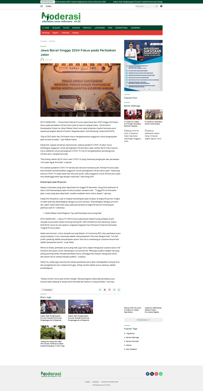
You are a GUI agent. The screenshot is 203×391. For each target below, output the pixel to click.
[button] (156, 6)
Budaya (75, 33)
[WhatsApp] (161, 374)
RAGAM (43, 46)
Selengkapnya (142, 320)
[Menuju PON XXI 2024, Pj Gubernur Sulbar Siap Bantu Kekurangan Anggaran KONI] (133, 217)
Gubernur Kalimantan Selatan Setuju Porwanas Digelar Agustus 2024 (153, 310)
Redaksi (96, 382)
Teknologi (45, 33)
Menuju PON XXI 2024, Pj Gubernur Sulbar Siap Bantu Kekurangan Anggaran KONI (132, 310)
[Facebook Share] (100, 290)
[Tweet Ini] (105, 290)
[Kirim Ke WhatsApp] (119, 290)
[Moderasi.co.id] (61, 17)
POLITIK (66, 28)
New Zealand (131, 349)
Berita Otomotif (132, 341)
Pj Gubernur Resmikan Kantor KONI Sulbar (153, 123)
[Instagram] (156, 374)
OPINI (110, 28)
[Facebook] (148, 374)
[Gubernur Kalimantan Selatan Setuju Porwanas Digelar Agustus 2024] (154, 217)
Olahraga (65, 33)
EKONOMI (76, 28)
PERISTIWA (87, 28)
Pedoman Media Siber (110, 382)
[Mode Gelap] (161, 6)
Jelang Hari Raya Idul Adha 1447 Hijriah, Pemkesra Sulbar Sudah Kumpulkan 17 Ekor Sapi (52, 344)
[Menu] (42, 6)
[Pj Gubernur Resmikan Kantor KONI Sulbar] (154, 115)
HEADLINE (56, 28)
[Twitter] (152, 374)
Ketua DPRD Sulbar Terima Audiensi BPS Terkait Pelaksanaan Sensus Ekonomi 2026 (57, 2)
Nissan (128, 345)
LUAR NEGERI (100, 28)
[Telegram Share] (114, 290)
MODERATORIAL (121, 28)
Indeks (48, 6)
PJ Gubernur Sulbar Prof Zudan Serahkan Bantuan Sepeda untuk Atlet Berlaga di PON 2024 (132, 124)
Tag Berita (130, 333)
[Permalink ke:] (42, 59)
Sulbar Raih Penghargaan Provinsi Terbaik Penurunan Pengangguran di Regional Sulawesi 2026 (138, 2)
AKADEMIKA (135, 28)
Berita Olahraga (132, 337)
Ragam (55, 33)
